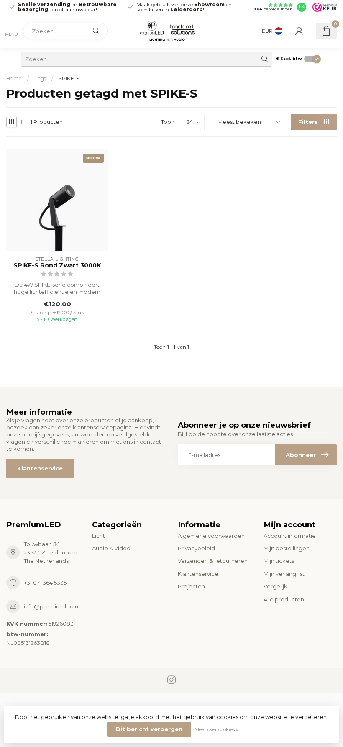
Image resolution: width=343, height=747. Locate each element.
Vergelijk (275, 586)
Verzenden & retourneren (213, 560)
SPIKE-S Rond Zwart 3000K (57, 265)
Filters (309, 121)
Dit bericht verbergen (149, 729)
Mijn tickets (279, 560)
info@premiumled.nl (51, 606)
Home (14, 78)
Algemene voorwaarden (211, 535)
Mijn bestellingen (287, 548)
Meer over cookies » (216, 729)
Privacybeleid (196, 548)
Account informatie (290, 535)
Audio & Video (111, 548)
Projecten (191, 586)
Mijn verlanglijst (284, 573)
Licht (98, 535)
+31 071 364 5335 (45, 582)
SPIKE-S (69, 78)
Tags (40, 78)
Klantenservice (40, 468)
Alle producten (284, 599)
